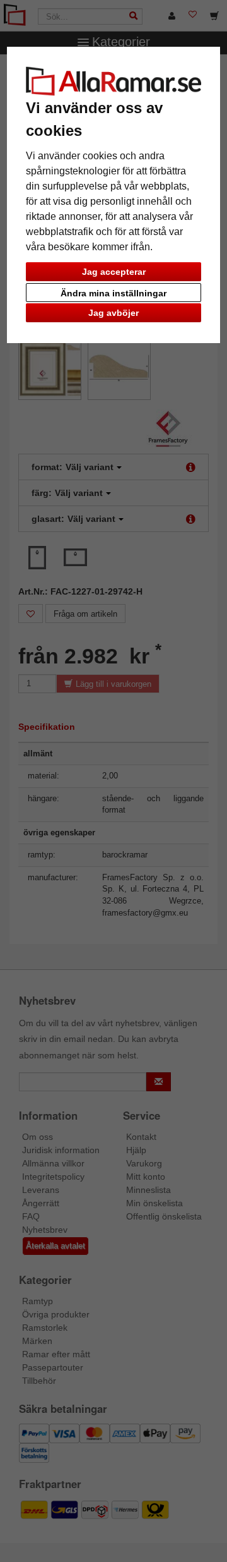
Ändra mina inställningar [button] (113, 293)
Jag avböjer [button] (113, 313)
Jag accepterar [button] (114, 272)
